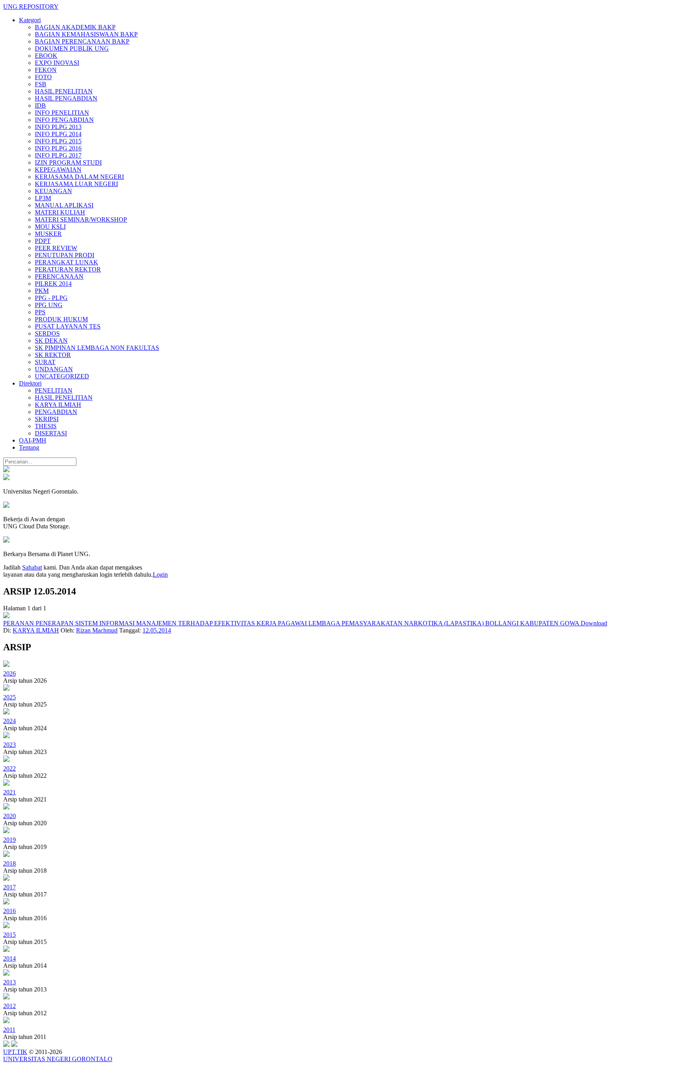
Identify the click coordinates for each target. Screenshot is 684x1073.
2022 (9, 768)
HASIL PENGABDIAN (66, 98)
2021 (9, 792)
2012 (9, 1006)
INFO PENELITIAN (62, 112)
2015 (9, 934)
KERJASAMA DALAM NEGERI (79, 176)
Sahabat (32, 567)
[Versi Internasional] (6, 470)
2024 (9, 721)
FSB (40, 84)
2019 (9, 839)
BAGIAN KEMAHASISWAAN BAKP (86, 34)
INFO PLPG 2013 (58, 126)
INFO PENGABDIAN (64, 119)
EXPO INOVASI (57, 62)
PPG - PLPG (51, 297)
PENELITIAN (53, 390)
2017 (9, 887)
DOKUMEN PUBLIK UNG (72, 48)
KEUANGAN (53, 191)
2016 (9, 911)
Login (160, 574)
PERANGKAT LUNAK (66, 262)
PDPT (43, 240)
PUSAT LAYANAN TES (68, 326)
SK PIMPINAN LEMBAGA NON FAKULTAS (97, 347)
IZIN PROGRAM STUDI (68, 162)
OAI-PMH (32, 440)
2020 (9, 816)
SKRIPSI (47, 419)
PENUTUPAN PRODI (64, 255)
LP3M (43, 198)
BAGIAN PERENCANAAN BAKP (82, 41)
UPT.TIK (15, 1051)
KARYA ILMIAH (58, 404)
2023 (9, 744)
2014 (9, 958)
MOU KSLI (50, 226)
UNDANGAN (54, 369)
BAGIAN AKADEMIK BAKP (75, 27)
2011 (9, 1029)
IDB (40, 105)
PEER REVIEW (56, 248)
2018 (9, 863)
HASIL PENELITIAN (64, 91)
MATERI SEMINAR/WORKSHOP (81, 219)
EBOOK (46, 55)
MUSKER (48, 233)
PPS (40, 312)
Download (594, 623)
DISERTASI (51, 433)
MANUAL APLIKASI (64, 205)
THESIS (46, 426)
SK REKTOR (53, 354)
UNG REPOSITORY (31, 6)
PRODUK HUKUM (61, 319)
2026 (9, 673)
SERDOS (47, 333)
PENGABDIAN (56, 411)
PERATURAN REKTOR (68, 269)
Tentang (29, 447)
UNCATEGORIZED (62, 376)
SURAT (45, 362)
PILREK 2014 (53, 283)
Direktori (30, 383)
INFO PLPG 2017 (58, 155)
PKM (42, 290)
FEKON (46, 69)
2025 (9, 697)
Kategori (30, 20)
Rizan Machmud (97, 630)
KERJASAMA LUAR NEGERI (76, 183)
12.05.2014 (156, 630)
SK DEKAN (51, 340)
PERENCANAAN (59, 276)
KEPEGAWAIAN (58, 169)
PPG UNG (49, 305)
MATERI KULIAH (60, 212)
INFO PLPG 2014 (58, 134)
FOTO (43, 77)
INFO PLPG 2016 (58, 148)
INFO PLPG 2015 (58, 141)
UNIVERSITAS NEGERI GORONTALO (57, 1059)
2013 (9, 982)
